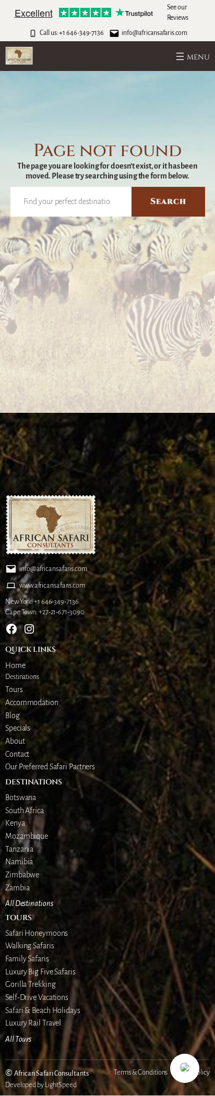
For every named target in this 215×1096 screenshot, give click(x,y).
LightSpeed (61, 1085)
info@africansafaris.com (154, 33)
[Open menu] (192, 56)
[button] (184, 1068)
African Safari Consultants (51, 1073)
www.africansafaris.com (52, 585)
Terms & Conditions (141, 1072)
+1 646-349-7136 (81, 33)
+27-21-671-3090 (62, 612)
